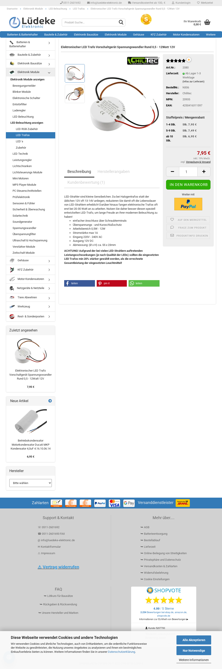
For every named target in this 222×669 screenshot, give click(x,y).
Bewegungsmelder (24, 85)
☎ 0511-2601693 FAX (51, 533)
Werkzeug (23, 306)
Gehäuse (138, 34)
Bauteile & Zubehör (55, 34)
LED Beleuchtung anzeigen (26, 122)
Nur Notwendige (194, 650)
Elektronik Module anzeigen (27, 79)
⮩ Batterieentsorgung (153, 533)
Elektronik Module (116, 34)
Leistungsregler (22, 160)
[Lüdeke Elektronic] (32, 22)
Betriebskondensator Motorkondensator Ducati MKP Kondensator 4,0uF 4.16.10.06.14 (31, 444)
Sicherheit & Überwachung (29, 209)
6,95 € (30, 456)
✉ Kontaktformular (49, 546)
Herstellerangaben (114, 171)
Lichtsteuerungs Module (27, 172)
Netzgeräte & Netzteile (30, 288)
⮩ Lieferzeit (147, 546)
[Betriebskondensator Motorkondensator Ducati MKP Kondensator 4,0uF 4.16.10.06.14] (30, 421)
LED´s (19, 141)
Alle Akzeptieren (194, 640)
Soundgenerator (22, 221)
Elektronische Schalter (26, 98)
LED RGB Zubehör (27, 129)
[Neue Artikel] (50, 401)
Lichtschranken (22, 166)
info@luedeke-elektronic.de (106, 2)
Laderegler (19, 110)
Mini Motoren (21, 178)
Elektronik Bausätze (86, 34)
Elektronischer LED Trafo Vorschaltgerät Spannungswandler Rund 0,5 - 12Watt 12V (30, 374)
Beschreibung (79, 171)
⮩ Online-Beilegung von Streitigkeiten (163, 553)
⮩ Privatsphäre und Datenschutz (160, 559)
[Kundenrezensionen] (176, 62)
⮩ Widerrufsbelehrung (154, 572)
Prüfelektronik (21, 197)
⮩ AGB (144, 527)
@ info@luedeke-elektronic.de (56, 540)
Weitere (210, 34)
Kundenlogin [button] (182, 2)
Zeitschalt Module (24, 252)
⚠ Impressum (46, 553)
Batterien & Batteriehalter (22, 34)
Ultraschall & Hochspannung (30, 240)
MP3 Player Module (24, 184)
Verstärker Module (24, 246)
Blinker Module (22, 91)
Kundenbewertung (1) (86, 182)
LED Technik (20, 153)
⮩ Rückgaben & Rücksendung (58, 604)
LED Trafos (23, 135)
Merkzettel (206, 2)
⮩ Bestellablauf (150, 540)
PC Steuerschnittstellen (27, 190)
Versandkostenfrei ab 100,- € (148, 2)
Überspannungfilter (24, 234)
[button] (172, 172)
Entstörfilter (20, 104)
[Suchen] (121, 23)
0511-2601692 (72, 2)
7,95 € (30, 386)
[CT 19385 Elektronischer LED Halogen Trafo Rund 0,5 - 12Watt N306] (124, 104)
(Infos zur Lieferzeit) (193, 81)
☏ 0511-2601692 (48, 527)
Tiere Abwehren (27, 297)
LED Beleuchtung (23, 116)
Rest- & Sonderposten (30, 316)
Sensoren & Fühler (24, 203)
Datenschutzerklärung (121, 651)
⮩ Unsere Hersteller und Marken (58, 612)
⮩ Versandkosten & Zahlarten (158, 566)
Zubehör (21, 147)
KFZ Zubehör (158, 34)
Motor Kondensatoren (186, 34)
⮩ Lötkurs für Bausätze (58, 596)
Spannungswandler (24, 228)
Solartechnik (20, 215)
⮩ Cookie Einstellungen (155, 579)
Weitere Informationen (194, 660)
